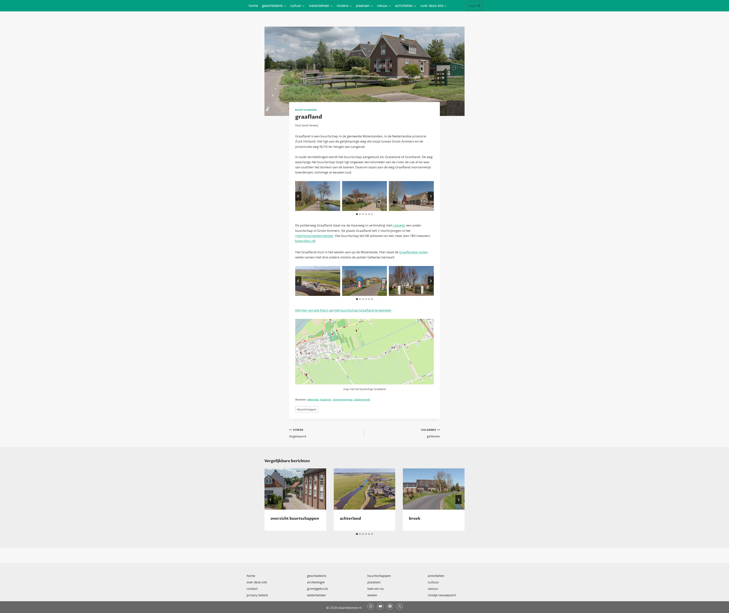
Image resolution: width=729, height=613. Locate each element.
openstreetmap (343, 399)
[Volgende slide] (431, 196)
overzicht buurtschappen (295, 518)
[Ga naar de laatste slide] (298, 196)
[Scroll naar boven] (719, 607)
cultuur (433, 582)
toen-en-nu (375, 588)
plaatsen (373, 582)
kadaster (325, 399)
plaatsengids (362, 399)
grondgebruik (317, 588)
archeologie (316, 582)
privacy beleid (257, 595)
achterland (350, 518)
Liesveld (399, 225)
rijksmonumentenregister (314, 236)
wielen (372, 595)
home (253, 6)
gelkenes (430, 433)
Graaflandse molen (413, 252)
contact (252, 588)
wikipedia (313, 399)
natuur (433, 588)
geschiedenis (316, 575)
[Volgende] (458, 499)
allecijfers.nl (305, 241)
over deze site (257, 582)
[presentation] (295, 488)
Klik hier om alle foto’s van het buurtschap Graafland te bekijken (343, 310)
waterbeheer (316, 595)
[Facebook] (390, 606)
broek (415, 518)
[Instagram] (370, 606)
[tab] (357, 214)
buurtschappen (306, 109)
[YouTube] (380, 606)
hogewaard (297, 433)
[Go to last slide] (270, 499)
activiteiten (436, 575)
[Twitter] (399, 606)
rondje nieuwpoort (442, 595)
